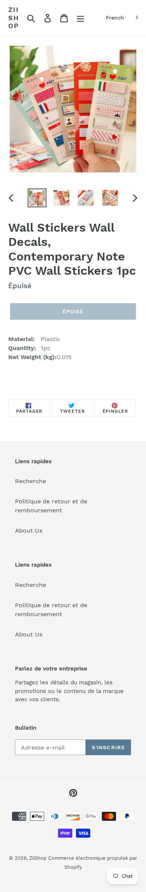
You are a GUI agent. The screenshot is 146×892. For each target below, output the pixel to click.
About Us (28, 530)
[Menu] (80, 17)
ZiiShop (13, 18)
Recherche (30, 481)
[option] (37, 198)
